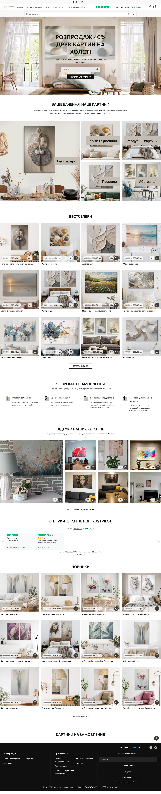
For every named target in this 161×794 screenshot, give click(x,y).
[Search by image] (129, 14)
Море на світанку (131, 264)
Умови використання (84, 759)
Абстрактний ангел (10, 614)
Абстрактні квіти (49, 264)
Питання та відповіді (12, 759)
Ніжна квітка (48, 357)
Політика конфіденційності (62, 760)
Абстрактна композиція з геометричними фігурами (98, 708)
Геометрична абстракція (53, 614)
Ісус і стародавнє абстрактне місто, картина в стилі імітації (58, 661)
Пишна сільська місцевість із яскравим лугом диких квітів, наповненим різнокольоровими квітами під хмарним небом (98, 311)
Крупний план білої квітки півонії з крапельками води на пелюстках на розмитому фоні (139, 311)
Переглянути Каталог (80, 77)
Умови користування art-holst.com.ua (65, 772)
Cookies (79, 763)
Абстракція (87, 264)
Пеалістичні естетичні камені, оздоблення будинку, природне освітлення (98, 357)
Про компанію (61, 766)
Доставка (8, 763)
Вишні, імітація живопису (94, 614)
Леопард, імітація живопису (136, 614)
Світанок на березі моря (12, 311)
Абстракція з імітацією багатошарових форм (98, 661)
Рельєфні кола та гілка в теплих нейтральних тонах (17, 264)
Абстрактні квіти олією (11, 357)
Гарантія (29, 759)
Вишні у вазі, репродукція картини (139, 708)
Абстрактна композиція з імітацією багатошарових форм (17, 661)
